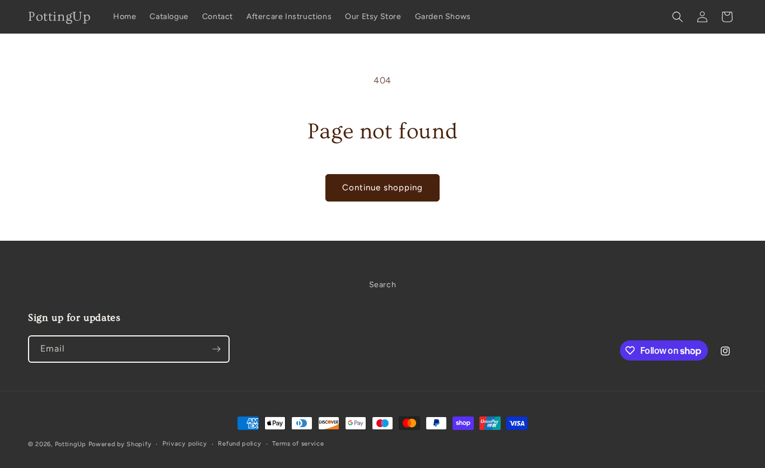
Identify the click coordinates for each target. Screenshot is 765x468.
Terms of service (298, 443)
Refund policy (239, 443)
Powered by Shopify (120, 444)
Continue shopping (382, 187)
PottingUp (70, 444)
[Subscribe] (216, 349)
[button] (677, 16)
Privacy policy (184, 443)
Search (383, 284)
